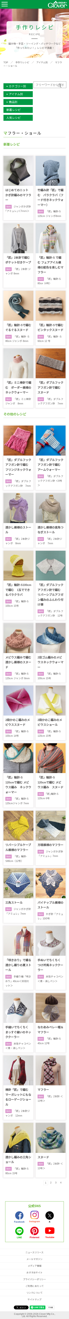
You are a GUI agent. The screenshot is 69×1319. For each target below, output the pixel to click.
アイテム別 (42, 62)
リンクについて (34, 1293)
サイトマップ (34, 1299)
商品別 (13, 102)
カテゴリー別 (17, 86)
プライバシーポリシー (34, 1279)
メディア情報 (34, 1266)
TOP (5, 62)
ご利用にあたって (34, 1286)
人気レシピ (13, 117)
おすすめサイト (34, 1272)
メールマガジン (34, 1259)
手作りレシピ (22, 62)
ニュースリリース (34, 1252)
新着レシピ (13, 110)
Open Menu (4, 4)
